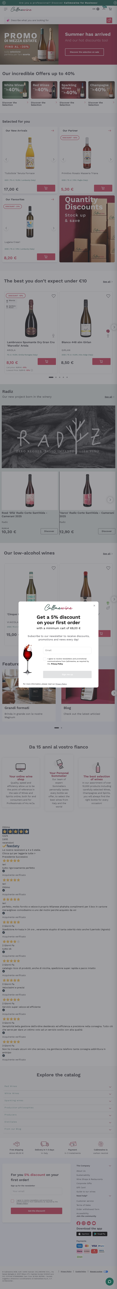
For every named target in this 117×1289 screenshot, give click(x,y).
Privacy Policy (61, 684)
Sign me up (67, 674)
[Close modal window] (94, 605)
